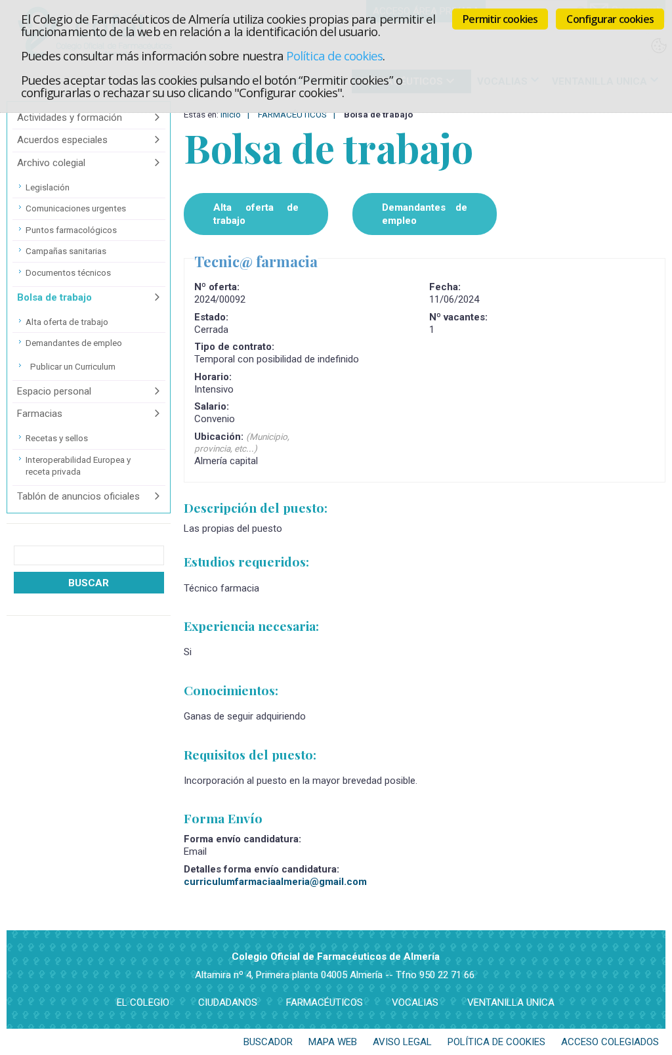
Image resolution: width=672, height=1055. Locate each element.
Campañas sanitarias (66, 251)
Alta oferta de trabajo (67, 321)
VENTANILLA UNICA (511, 1002)
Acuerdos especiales (62, 140)
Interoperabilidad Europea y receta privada (78, 465)
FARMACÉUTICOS (292, 114)
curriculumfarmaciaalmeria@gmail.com (275, 882)
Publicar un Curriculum (73, 366)
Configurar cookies (610, 19)
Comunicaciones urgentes (76, 208)
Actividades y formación (69, 117)
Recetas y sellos (57, 438)
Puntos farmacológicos (71, 230)
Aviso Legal (402, 1042)
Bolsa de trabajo (54, 297)
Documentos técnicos (68, 272)
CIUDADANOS (227, 1002)
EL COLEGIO (143, 1002)
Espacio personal (54, 391)
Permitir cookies (500, 19)
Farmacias (39, 414)
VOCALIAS (415, 1002)
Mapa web (332, 1042)
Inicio (230, 114)
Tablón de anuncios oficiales (78, 496)
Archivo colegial (51, 163)
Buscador (268, 1042)
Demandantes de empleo (74, 342)
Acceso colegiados (610, 1042)
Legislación (48, 187)
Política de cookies (334, 55)
